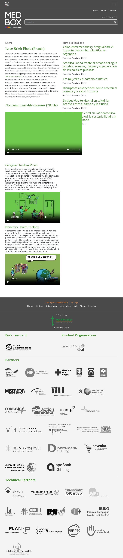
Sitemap (92, 306)
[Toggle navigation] (114, 4)
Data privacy (51, 306)
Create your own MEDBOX (56, 302)
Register (104, 10)
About (83, 306)
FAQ (75, 306)
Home (30, 306)
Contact (39, 306)
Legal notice (65, 306)
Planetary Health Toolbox (22, 227)
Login (96, 10)
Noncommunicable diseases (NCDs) (31, 105)
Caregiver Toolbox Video (21, 165)
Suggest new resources (109, 17)
